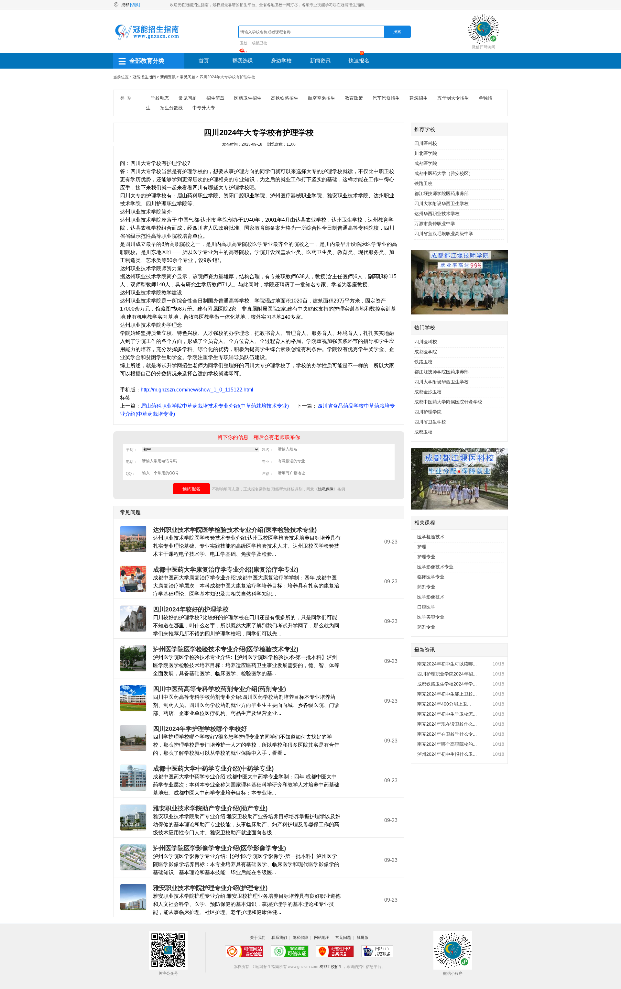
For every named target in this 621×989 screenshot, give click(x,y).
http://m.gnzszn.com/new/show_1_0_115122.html (197, 389)
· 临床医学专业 (429, 576)
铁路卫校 (423, 183)
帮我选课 (242, 60)
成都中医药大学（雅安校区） (443, 173)
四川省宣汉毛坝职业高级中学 (443, 233)
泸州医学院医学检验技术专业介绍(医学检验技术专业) (225, 649)
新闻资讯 (320, 60)
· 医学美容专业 (429, 617)
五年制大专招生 (453, 98)
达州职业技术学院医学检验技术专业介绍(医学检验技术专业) (235, 529)
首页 (204, 60)
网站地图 (322, 937)
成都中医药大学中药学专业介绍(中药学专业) (213, 768)
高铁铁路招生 (284, 98)
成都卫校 (259, 43)
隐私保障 (325, 489)
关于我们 (258, 937)
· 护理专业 (424, 556)
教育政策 (354, 98)
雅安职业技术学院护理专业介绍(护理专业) (210, 888)
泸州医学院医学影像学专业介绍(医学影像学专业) (219, 848)
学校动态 (160, 98)
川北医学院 (425, 153)
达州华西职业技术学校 (437, 213)
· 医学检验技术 (429, 536)
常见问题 (187, 77)
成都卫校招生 (331, 966)
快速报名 (359, 60)
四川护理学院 (427, 411)
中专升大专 (203, 107)
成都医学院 (425, 163)
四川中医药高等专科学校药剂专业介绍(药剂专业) (219, 689)
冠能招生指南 (144, 77)
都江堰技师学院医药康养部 (441, 193)
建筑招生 (418, 98)
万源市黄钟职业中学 (434, 223)
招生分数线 (171, 107)
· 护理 (420, 546)
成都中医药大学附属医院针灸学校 (448, 401)
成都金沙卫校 (427, 391)
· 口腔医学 (424, 607)
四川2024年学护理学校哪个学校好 (200, 728)
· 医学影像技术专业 (433, 566)
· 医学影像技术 (429, 596)
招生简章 (215, 98)
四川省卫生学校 (430, 421)
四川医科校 (425, 143)
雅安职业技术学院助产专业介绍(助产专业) (210, 808)
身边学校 (281, 60)
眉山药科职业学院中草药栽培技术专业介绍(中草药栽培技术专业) (215, 406)
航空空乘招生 (321, 98)
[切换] (135, 5)
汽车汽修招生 (386, 98)
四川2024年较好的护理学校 (191, 609)
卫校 (243, 43)
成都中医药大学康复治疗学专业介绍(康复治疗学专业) (225, 569)
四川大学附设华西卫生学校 (441, 203)
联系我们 (279, 937)
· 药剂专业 (424, 586)
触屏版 (362, 937)
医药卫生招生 (247, 98)
